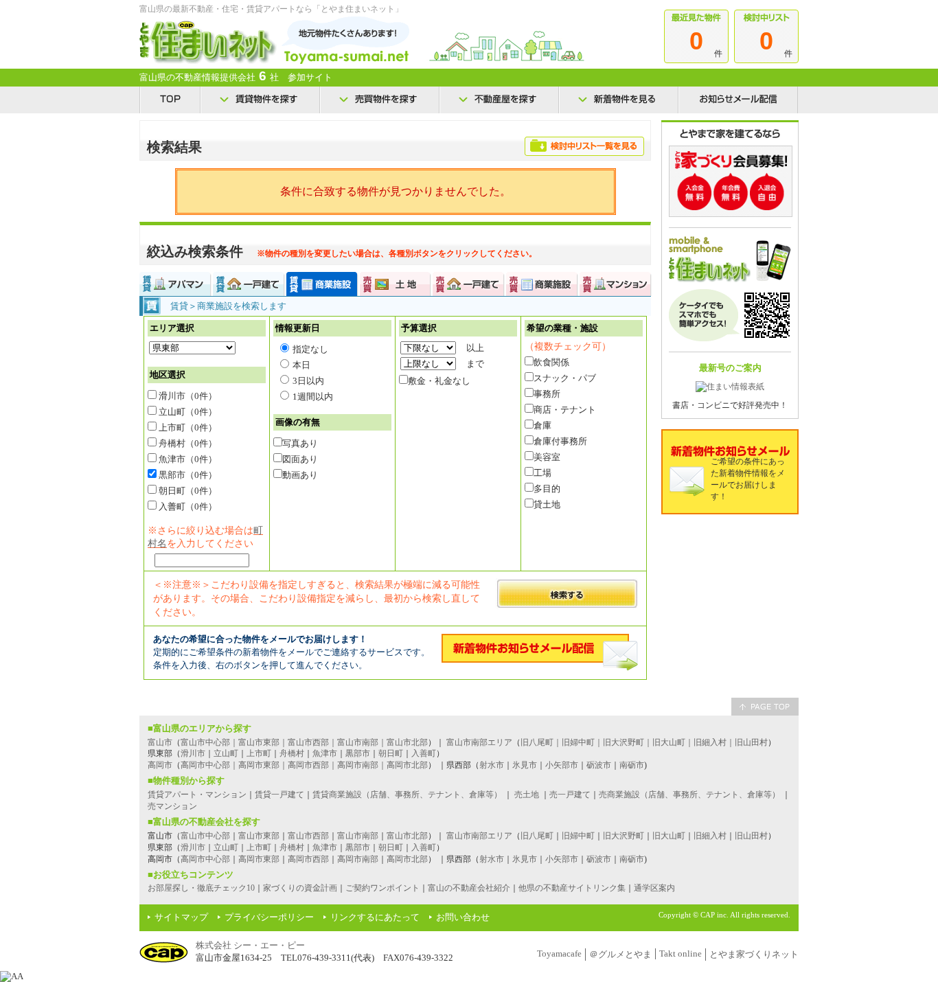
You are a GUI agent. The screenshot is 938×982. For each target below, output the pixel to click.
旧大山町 (668, 836)
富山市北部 (407, 836)
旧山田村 (751, 836)
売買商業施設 (542, 284)
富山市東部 (258, 836)
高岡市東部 (258, 859)
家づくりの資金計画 (300, 888)
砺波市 (598, 765)
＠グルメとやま (620, 954)
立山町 (226, 753)
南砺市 (631, 765)
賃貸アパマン (175, 284)
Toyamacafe (559, 953)
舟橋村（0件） (187, 443)
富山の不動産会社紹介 (469, 888)
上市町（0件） (187, 427)
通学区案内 (654, 888)
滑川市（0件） (187, 396)
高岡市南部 (357, 859)
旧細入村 (710, 836)
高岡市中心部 (205, 859)
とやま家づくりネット (754, 954)
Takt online (680, 953)
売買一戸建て (469, 284)
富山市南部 (357, 836)
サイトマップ (181, 917)
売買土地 (395, 284)
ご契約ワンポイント (382, 888)
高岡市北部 (407, 859)
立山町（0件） (187, 412)
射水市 (491, 765)
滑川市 (193, 753)
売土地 (526, 794)
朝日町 (390, 753)
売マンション (172, 806)
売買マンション (616, 284)
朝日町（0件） (187, 491)
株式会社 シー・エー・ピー (250, 945)
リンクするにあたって (375, 917)
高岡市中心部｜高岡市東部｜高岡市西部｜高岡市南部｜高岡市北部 (304, 765)
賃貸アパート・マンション (197, 794)
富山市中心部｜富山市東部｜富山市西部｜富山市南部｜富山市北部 (304, 742)
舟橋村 (291, 753)
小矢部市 (561, 765)
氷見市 (524, 765)
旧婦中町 (578, 836)
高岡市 (160, 765)
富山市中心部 (205, 836)
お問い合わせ (463, 917)
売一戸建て (570, 794)
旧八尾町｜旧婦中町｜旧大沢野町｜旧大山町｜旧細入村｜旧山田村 (644, 742)
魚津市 (324, 753)
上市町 (259, 753)
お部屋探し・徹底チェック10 (201, 888)
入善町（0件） (187, 506)
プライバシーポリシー (269, 917)
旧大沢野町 (623, 836)
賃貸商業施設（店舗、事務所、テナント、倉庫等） (407, 794)
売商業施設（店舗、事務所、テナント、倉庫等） (689, 794)
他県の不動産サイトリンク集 (572, 888)
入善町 (423, 753)
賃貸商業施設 (322, 284)
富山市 (160, 742)
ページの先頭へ (765, 707)
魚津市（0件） (187, 459)
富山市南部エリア (479, 742)
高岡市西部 (308, 859)
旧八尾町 (537, 836)
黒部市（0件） (187, 475)
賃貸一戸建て (249, 284)
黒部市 (357, 753)
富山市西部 (308, 836)
